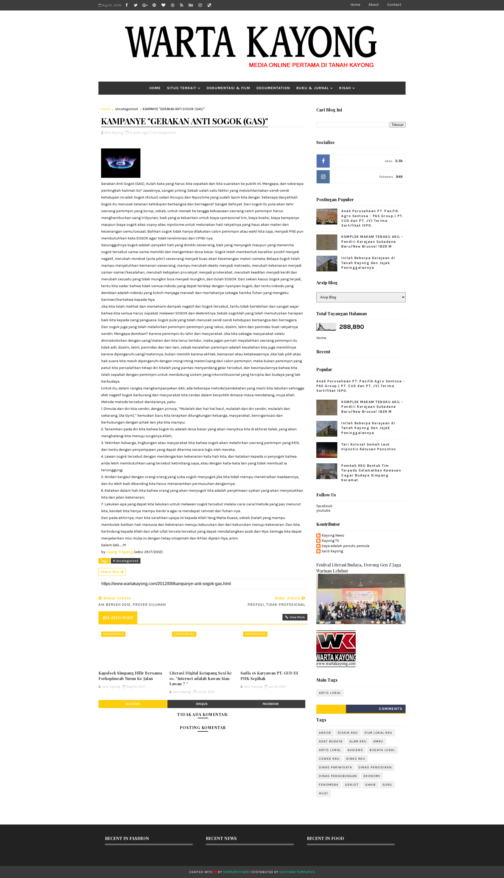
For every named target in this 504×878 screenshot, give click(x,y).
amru (378, 741)
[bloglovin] (163, 5)
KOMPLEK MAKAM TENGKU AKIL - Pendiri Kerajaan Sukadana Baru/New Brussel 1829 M (372, 241)
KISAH (345, 88)
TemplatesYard (236, 872)
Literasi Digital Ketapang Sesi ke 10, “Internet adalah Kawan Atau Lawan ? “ (200, 678)
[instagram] (200, 5)
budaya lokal (382, 750)
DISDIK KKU (348, 733)
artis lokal (330, 693)
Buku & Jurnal (312, 88)
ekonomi (372, 776)
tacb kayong (332, 551)
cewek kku (329, 759)
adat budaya (331, 741)
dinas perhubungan (338, 776)
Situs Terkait (181, 88)
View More (297, 617)
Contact (394, 4)
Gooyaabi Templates (297, 872)
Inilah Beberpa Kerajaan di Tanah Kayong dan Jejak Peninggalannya (368, 262)
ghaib (370, 784)
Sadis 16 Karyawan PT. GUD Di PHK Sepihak (269, 675)
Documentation (273, 88)
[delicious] (209, 5)
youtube (323, 510)
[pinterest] (154, 5)
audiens (355, 750)
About (374, 4)
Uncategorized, (164, 133)
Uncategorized (126, 109)
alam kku (358, 741)
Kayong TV (330, 541)
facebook (271, 704)
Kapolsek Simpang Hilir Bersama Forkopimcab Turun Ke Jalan (130, 675)
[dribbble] (172, 5)
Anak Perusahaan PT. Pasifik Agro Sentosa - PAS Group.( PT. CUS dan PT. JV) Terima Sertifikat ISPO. (360, 386)
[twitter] (136, 5)
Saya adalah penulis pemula (345, 546)
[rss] (182, 5)
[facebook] (126, 5)
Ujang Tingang (120, 552)
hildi (323, 793)
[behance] (191, 5)
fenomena (328, 784)
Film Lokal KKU (378, 733)
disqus (202, 704)
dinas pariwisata (335, 767)
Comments (390, 708)
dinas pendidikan (375, 767)
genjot (352, 784)
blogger (133, 704)
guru (387, 784)
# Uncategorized (125, 561)
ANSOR (325, 733)
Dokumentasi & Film (228, 88)
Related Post (118, 617)
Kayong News (333, 535)
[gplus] (145, 5)
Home (355, 4)
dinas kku (355, 759)
